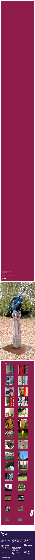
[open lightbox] (17, 321)
